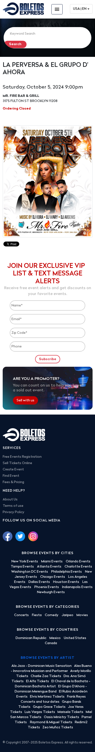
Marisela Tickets (70, 712)
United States (75, 638)
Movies (82, 615)
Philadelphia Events (66, 572)
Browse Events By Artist (48, 658)
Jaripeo (67, 615)
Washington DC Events (29, 572)
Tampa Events (22, 567)
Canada (51, 643)
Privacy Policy (13, 512)
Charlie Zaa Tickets (46, 676)
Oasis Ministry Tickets (61, 717)
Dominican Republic (31, 638)
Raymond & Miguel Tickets (51, 722)
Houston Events (66, 582)
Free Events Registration (22, 457)
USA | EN (79, 9)
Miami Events (52, 561)
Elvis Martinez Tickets (47, 697)
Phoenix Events (46, 587)
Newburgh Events (51, 592)
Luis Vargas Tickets (40, 712)
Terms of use (13, 506)
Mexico (55, 638)
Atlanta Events (49, 567)
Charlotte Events (78, 567)
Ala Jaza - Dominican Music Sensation (41, 666)
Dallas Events (39, 582)
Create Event (13, 469)
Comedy (51, 615)
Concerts (21, 615)
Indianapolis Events (77, 587)
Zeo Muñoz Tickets (57, 727)
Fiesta (37, 615)
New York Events (24, 561)
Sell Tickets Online (17, 463)
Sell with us (25, 400)
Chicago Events (52, 577)
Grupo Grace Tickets (49, 707)
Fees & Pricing (13, 482)
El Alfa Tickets (37, 681)
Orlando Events (78, 561)
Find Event (11, 476)
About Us (10, 499)
